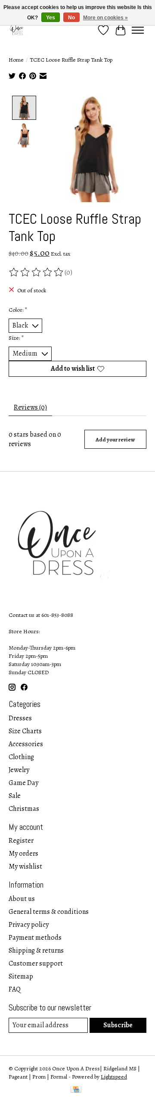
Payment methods (35, 937)
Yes (50, 18)
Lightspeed (114, 1077)
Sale (15, 796)
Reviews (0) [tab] (30, 407)
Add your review (115, 439)
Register (21, 840)
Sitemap (21, 976)
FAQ (15, 989)
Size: (16, 338)
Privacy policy (29, 924)
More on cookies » (105, 18)
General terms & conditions (49, 911)
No (71, 18)
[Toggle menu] (137, 30)
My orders (23, 853)
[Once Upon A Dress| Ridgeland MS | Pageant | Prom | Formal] (17, 30)
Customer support (36, 963)
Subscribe (118, 1025)
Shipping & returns (36, 950)
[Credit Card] (76, 1090)
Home (16, 60)
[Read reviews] (37, 272)
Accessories (26, 744)
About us (22, 899)
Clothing (21, 757)
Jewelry (19, 770)
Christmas (24, 808)
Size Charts (25, 731)
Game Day (23, 783)
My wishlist (25, 866)
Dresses (20, 718)
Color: (18, 310)
